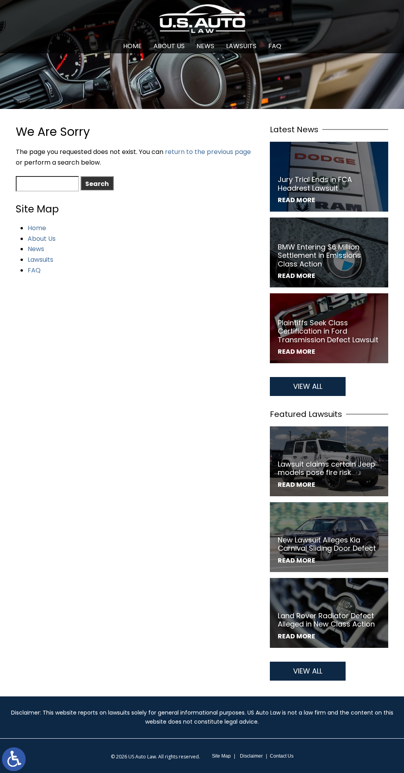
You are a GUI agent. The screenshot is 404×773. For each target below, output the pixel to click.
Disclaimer (251, 756)
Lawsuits (241, 46)
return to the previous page (208, 151)
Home (132, 46)
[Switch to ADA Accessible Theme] (14, 759)
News (205, 46)
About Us (169, 46)
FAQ (274, 46)
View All (307, 386)
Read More (296, 200)
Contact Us (282, 756)
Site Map (221, 756)
